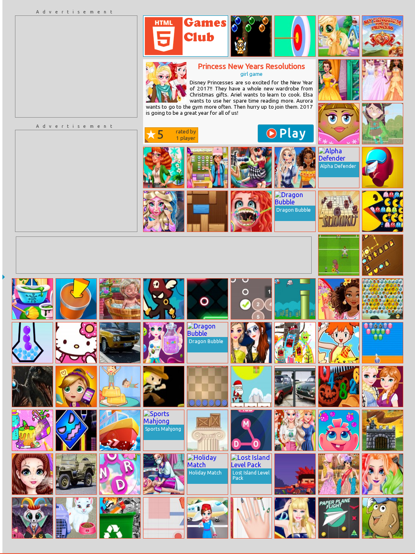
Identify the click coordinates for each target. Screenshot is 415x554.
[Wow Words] (251, 430)
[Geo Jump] (207, 299)
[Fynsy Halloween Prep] (32, 518)
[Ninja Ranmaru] (295, 474)
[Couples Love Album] (251, 167)
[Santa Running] (251, 386)
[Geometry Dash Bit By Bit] (76, 430)
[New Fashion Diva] (251, 342)
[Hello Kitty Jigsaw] (76, 342)
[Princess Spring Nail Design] (251, 518)
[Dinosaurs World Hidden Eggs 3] (32, 386)
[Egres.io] (163, 518)
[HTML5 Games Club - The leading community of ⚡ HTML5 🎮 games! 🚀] (186, 36)
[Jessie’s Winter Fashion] (163, 167)
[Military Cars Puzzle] (76, 474)
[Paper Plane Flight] (338, 518)
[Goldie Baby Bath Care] (120, 299)
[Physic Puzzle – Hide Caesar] (207, 430)
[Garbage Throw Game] (120, 518)
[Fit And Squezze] (32, 342)
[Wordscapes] (120, 474)
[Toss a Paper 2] (76, 299)
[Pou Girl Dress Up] (338, 123)
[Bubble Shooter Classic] (382, 342)
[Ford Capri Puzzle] (120, 342)
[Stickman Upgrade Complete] (163, 299)
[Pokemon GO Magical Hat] (338, 342)
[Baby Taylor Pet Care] (76, 518)
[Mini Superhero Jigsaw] (382, 123)
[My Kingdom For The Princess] (382, 36)
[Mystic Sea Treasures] (382, 299)
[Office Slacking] (76, 386)
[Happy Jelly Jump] (120, 386)
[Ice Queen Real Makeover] (163, 211)
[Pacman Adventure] (382, 211)
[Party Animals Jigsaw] (295, 342)
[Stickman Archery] (295, 36)
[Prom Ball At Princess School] (338, 474)
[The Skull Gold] (163, 386)
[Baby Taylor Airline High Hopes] (207, 518)
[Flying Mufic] (295, 299)
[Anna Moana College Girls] (207, 167)
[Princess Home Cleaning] (32, 299)
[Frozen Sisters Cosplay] (382, 474)
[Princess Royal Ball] (32, 474)
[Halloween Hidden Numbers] (338, 386)
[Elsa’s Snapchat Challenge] (382, 386)
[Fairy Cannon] (251, 36)
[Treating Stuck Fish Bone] (251, 211)
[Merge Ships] (120, 430)
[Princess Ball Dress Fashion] (382, 80)
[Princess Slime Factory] (163, 342)
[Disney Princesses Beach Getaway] (295, 167)
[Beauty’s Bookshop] (338, 80)
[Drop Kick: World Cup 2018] (338, 255)
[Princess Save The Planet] (295, 430)
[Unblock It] (207, 211)
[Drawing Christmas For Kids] (32, 430)
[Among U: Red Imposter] (382, 167)
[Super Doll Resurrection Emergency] (163, 474)
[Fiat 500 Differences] (295, 386)
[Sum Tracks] (251, 299)
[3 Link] (382, 255)
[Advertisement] (76, 66)
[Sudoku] (338, 211)
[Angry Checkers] (207, 386)
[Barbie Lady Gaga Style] (295, 518)
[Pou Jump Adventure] (382, 518)
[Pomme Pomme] (338, 430)
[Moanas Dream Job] (338, 299)
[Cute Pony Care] (338, 36)
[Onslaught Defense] (382, 430)
